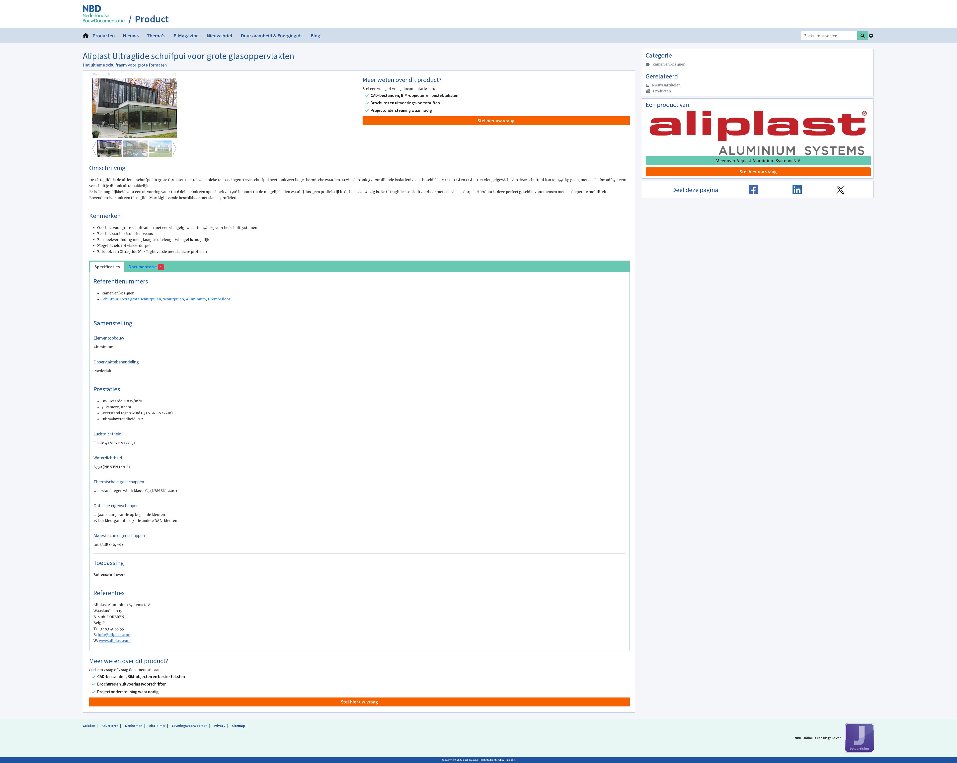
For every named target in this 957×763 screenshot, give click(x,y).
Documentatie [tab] (145, 267)
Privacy (219, 725)
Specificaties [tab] (107, 267)
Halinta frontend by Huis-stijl (498, 760)
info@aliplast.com (114, 634)
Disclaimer (157, 725)
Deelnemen (133, 725)
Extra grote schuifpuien (140, 299)
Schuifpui (109, 299)
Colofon (89, 725)
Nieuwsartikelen (666, 85)
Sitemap (238, 725)
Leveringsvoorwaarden (189, 725)
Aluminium (196, 299)
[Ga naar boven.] (871, 35)
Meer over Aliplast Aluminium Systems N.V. (758, 160)
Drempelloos (219, 299)
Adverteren (110, 725)
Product (152, 19)
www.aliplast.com (115, 640)
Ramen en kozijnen (668, 64)
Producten (661, 91)
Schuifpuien (173, 299)
